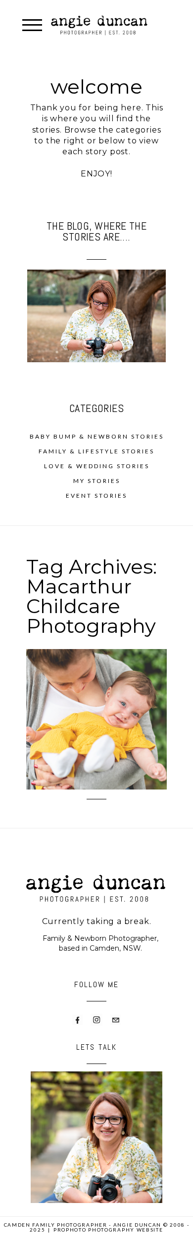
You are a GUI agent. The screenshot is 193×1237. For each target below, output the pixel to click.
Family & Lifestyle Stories (96, 451)
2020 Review (96, 688)
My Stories (96, 480)
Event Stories (96, 495)
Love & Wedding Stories (96, 466)
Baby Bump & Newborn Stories (97, 436)
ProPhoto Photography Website (108, 1230)
